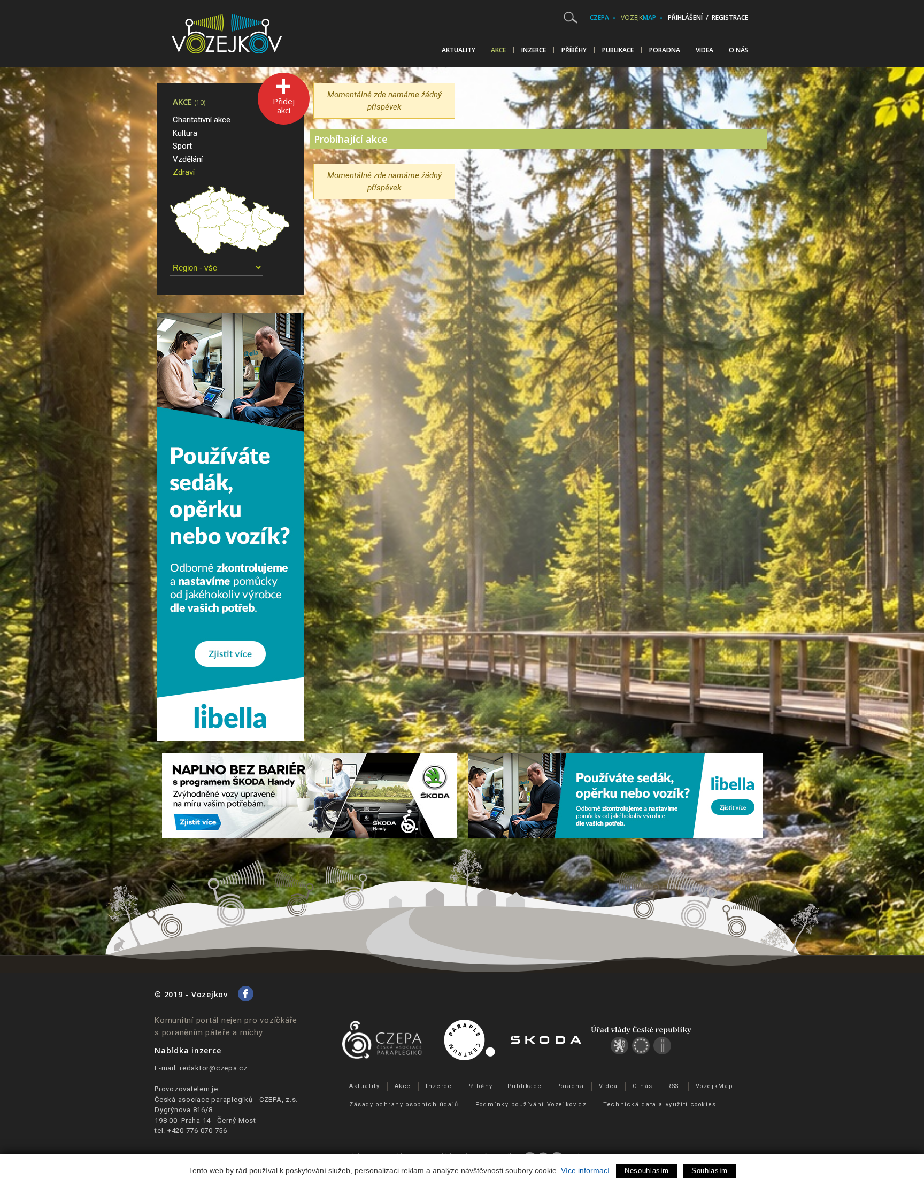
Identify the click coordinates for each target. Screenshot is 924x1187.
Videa (704, 50)
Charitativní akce (201, 120)
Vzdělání (188, 159)
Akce (498, 50)
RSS (673, 1086)
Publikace (618, 50)
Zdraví (184, 172)
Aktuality (458, 50)
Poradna (664, 50)
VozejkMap (714, 1086)
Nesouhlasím (647, 1171)
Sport (182, 146)
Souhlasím (709, 1171)
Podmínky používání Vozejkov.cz (531, 1104)
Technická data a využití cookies (660, 1104)
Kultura (185, 133)
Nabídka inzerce (188, 1050)
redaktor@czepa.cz (214, 1068)
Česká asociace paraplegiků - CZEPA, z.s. (226, 1100)
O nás (739, 50)
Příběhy (574, 50)
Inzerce (533, 50)
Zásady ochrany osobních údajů (404, 1104)
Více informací (585, 1170)
